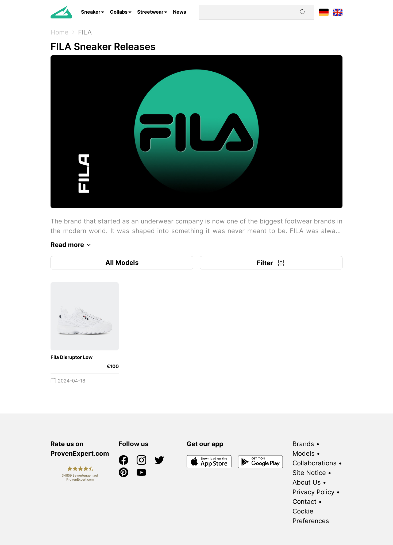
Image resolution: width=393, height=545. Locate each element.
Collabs (119, 12)
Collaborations (314, 463)
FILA (85, 32)
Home (59, 32)
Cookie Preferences (310, 516)
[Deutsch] (324, 12)
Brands (303, 444)
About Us (306, 482)
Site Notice (309, 473)
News (179, 12)
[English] (337, 12)
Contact (304, 501)
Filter (265, 263)
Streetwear (150, 12)
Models (303, 453)
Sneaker (90, 12)
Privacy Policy (313, 492)
